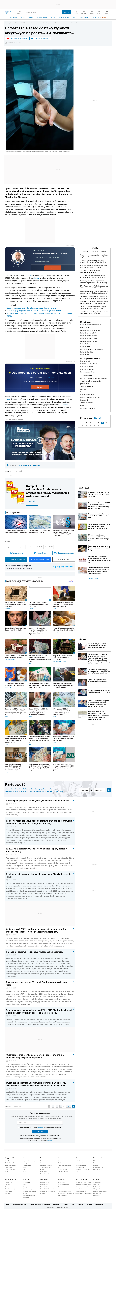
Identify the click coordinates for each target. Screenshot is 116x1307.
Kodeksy (42, 1193)
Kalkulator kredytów (86, 344)
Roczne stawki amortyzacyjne (90, 397)
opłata (65, 405)
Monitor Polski (44, 1184)
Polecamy (82, 639)
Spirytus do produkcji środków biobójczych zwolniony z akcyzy (32, 308)
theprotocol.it (97, 1193)
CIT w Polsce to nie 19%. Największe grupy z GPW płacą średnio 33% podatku (94, 287)
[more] (56, 547)
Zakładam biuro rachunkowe (84, 1160)
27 (94, 423)
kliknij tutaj (49, 1140)
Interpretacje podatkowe (88, 408)
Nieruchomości (84, 17)
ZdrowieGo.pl (97, 1182)
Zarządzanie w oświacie (29, 1191)
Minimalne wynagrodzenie (83, 1184)
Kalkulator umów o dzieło (88, 338)
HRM (24, 1171)
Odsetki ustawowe (81, 1191)
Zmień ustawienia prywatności (40, 1205)
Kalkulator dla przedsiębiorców (90, 330)
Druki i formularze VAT (87, 369)
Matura (25, 1193)
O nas (7, 1205)
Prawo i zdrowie (44, 1174)
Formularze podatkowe (87, 372)
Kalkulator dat (84, 355)
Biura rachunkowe (81, 1158)
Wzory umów (97, 1189)
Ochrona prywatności (19, 1205)
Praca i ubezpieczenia (64, 1165)
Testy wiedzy (26, 1197)
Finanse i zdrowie (63, 1171)
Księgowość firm (10, 1158)
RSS (73, 1205)
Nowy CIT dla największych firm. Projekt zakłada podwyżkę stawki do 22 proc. (93, 307)
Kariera (66, 1205)
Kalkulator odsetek (63, 1189)
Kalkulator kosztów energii (88, 341)
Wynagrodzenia (27, 1163)
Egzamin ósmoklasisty (29, 1195)
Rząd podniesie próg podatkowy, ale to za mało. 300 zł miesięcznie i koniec (93, 266)
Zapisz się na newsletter (66, 553)
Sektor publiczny (42, 17)
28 (98, 423)
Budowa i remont (98, 1167)
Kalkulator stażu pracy (64, 1191)
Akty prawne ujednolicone (47, 1191)
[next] (73, 1106)
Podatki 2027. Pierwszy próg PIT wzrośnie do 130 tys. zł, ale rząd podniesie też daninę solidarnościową (94, 297)
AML (77, 1171)
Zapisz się (53, 268)
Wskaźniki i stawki (81, 1179)
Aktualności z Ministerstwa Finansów (32, 791)
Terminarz (87, 418)
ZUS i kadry (53, 789)
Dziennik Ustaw (44, 1182)
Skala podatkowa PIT (87, 386)
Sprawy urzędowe (45, 1167)
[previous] (49, 1106)
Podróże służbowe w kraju (83, 1182)
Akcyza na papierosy (87, 403)
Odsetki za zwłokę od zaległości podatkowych (90, 382)
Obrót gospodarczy (41, 789)
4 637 (68, 1106)
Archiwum (96, 1184)
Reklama (89, 1205)
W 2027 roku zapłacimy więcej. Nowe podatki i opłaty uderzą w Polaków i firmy (93, 261)
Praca (42, 1169)
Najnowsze (95, 251)
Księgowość (14, 17)
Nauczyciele (26, 1186)
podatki (29, 547)
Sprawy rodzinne (45, 1160)
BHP (24, 1169)
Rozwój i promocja (10, 1189)
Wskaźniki (87, 375)
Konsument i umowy (46, 1165)
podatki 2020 (38, 547)
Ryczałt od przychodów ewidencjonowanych (87, 393)
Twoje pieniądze (64, 17)
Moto (74, 17)
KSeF (104, 17)
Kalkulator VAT (85, 346)
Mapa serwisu (99, 1205)
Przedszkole (26, 1182)
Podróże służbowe (81, 1189)
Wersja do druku (18, 553)
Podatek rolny (84, 400)
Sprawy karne (44, 1163)
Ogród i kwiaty (97, 1169)
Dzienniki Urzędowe (46, 1186)
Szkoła (24, 1184)
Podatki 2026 (83, 488)
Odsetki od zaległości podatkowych (91, 349)
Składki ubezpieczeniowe (83, 1186)
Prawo (53, 17)
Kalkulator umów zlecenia (88, 335)
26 (90, 423)
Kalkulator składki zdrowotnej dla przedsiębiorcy (91, 326)
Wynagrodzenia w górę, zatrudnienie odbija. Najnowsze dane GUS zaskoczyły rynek (94, 302)
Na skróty (96, 1179)
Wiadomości (26, 22)
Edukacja (96, 17)
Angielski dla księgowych (55, 791)
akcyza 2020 (48, 547)
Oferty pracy (96, 1195)
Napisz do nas (41, 553)
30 (106, 423)
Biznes (31, 17)
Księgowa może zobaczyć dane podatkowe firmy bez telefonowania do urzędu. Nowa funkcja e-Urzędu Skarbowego (94, 256)
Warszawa (51, 377)
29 (102, 423)
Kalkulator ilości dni (86, 352)
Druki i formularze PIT (87, 366)
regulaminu (40, 1127)
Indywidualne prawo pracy (30, 1160)
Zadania (7, 1186)
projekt (28, 275)
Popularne (85, 251)
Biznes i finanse (62, 1160)
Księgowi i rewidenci (11, 791)
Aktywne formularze (91, 358)
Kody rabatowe (97, 1186)
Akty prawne (44, 1179)
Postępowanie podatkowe (88, 364)
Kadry (23, 17)
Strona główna (9, 22)
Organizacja (8, 1182)
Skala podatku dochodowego (84, 1193)
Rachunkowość (85, 361)
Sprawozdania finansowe (83, 1169)
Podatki (17, 789)
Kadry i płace (8, 1191)
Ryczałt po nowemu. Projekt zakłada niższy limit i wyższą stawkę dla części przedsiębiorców (94, 313)
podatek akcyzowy (19, 547)
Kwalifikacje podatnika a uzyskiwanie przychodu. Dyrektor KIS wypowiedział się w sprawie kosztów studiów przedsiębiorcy (94, 282)
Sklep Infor (43, 1171)
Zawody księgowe (10, 1169)
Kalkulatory (88, 322)
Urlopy (24, 1167)
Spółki (59, 1163)
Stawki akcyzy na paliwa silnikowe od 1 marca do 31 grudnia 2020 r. (34, 311)
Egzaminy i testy (27, 1189)
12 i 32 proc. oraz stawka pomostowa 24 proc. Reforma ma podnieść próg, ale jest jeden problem (93, 277)
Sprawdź (32, 502)
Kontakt (80, 1205)
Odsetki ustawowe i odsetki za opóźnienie (93, 378)
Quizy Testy (84, 405)
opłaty (7, 399)
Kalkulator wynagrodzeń (88, 333)
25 (86, 423)
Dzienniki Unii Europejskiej (47, 1189)
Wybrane (103, 251)
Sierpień (97, 418)
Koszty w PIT (84, 389)
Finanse (95, 1165)
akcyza (8, 547)
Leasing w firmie (62, 1169)
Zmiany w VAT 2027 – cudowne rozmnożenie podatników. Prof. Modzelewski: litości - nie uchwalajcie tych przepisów (93, 271)
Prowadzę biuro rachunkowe (84, 1163)
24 (82, 423)
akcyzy (36, 278)
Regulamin (56, 1205)
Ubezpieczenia (27, 1165)
